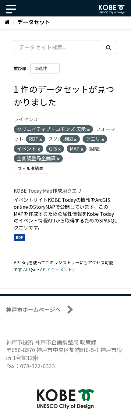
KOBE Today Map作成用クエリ (48, 190)
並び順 (20, 68)
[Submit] (109, 47)
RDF (19, 237)
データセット (33, 22)
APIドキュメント (56, 269)
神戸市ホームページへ (33, 309)
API (26, 269)
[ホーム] (7, 22)
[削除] (88, 129)
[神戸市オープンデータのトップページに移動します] (112, 9)
